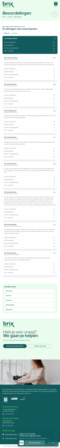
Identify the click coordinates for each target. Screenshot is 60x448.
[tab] (30, 155)
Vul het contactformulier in (14, 346)
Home (4, 17)
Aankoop (15, 33)
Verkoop (6, 33)
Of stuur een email (40, 346)
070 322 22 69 (9, 414)
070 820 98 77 (9, 425)
